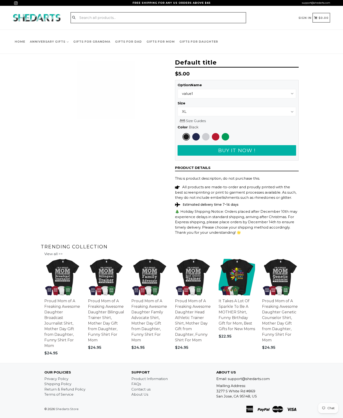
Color (188, 127)
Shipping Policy (57, 384)
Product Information (149, 379)
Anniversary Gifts (48, 41)
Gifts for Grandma (91, 41)
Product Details (192, 167)
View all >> (53, 254)
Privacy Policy (56, 379)
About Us (139, 394)
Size (181, 103)
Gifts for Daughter (198, 41)
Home (20, 41)
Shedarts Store (67, 409)
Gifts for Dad (128, 41)
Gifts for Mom (161, 41)
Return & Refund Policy (64, 389)
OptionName (190, 85)
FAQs (136, 384)
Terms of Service (59, 394)
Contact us (140, 389)
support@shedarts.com (316, 2)
